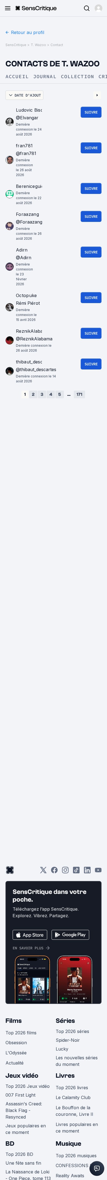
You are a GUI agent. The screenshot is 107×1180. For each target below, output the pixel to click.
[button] (98, 8)
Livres (65, 1075)
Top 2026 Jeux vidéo (27, 1086)
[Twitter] (43, 872)
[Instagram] (65, 872)
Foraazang (27, 214)
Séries (65, 1020)
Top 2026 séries (72, 1031)
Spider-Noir (68, 1040)
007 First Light (20, 1095)
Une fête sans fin (23, 1163)
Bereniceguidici (32, 186)
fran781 (24, 145)
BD (9, 1143)
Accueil (17, 77)
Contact (56, 45)
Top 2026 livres (72, 1087)
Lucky (62, 1049)
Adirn (22, 250)
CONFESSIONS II (74, 1165)
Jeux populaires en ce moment (25, 1129)
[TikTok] (76, 872)
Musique (68, 1143)
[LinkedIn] (87, 872)
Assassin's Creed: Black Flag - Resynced (23, 1110)
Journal (45, 77)
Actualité (14, 1063)
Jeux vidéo (21, 1075)
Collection (77, 77)
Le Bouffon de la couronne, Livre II (74, 1111)
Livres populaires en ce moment (77, 1128)
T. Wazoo (38, 45)
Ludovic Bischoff (34, 110)
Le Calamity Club (73, 1097)
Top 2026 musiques (76, 1155)
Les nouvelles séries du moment (77, 1061)
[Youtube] (98, 872)
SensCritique (15, 45)
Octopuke (26, 295)
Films (13, 1020)
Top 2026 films (20, 1032)
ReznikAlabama (32, 331)
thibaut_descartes (35, 362)
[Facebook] (54, 872)
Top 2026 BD (19, 1154)
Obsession (16, 1042)
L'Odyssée (16, 1052)
